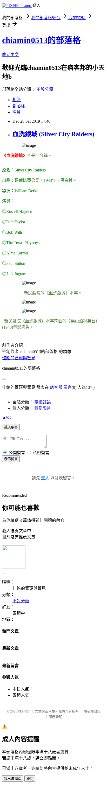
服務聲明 (55, 717)
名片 (16, 112)
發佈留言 (11, 459)
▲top (6, 417)
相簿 (16, 100)
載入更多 (11, 427)
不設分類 (44, 89)
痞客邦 (56, 387)
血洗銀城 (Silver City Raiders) (53, 134)
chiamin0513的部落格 (41, 40)
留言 (67, 387)
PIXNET (24, 711)
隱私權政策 (92, 711)
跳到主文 (10, 54)
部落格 (18, 106)
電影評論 (42, 402)
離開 (29, 779)
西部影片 (42, 408)
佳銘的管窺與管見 (18, 358)
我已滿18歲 (12, 779)
